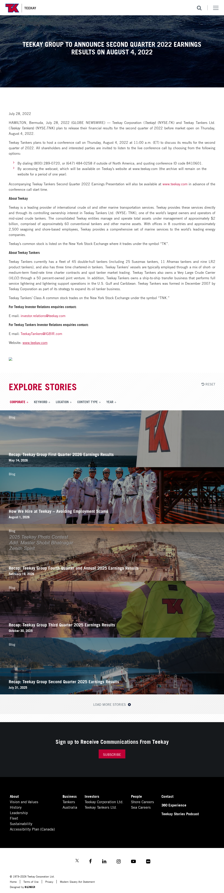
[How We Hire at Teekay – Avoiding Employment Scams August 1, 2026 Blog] (112, 522)
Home (13, 881)
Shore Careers (142, 802)
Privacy (49, 881)
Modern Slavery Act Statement (77, 881)
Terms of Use (30, 881)
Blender (30, 887)
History (16, 807)
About (14, 796)
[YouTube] (133, 862)
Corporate (17, 401)
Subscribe (112, 754)
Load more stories (110, 704)
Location (62, 401)
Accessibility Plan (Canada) (32, 829)
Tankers (69, 802)
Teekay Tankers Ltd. (101, 807)
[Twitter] (77, 861)
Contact (167, 796)
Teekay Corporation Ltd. (104, 802)
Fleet (14, 818)
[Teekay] (20, 8)
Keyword (40, 401)
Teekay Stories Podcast (180, 814)
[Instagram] (119, 862)
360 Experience (173, 805)
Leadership (19, 812)
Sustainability (21, 823)
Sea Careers (141, 807)
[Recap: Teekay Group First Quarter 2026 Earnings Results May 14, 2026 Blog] (112, 465)
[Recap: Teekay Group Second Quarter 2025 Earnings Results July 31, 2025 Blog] (112, 693)
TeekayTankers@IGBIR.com (41, 333)
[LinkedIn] (104, 862)
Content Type (87, 401)
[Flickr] (148, 862)
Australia (70, 807)
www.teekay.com (175, 184)
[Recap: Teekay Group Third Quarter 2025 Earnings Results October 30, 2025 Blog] (112, 636)
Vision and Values (24, 802)
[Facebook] (90, 862)
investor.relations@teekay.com (43, 315)
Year (109, 401)
